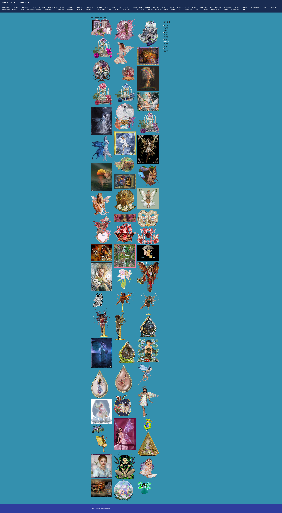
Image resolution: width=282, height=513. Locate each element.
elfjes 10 (166, 39)
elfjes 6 (166, 32)
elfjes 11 (109, 17)
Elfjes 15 (166, 48)
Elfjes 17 (166, 52)
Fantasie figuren (98, 17)
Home (92, 17)
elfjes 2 (166, 25)
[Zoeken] (244, 10)
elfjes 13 (166, 44)
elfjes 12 (166, 43)
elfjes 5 (166, 30)
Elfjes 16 (166, 50)
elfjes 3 (166, 27)
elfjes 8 (166, 36)
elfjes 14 (166, 46)
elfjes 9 (166, 37)
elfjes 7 (166, 34)
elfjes (105, 17)
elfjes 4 (166, 29)
